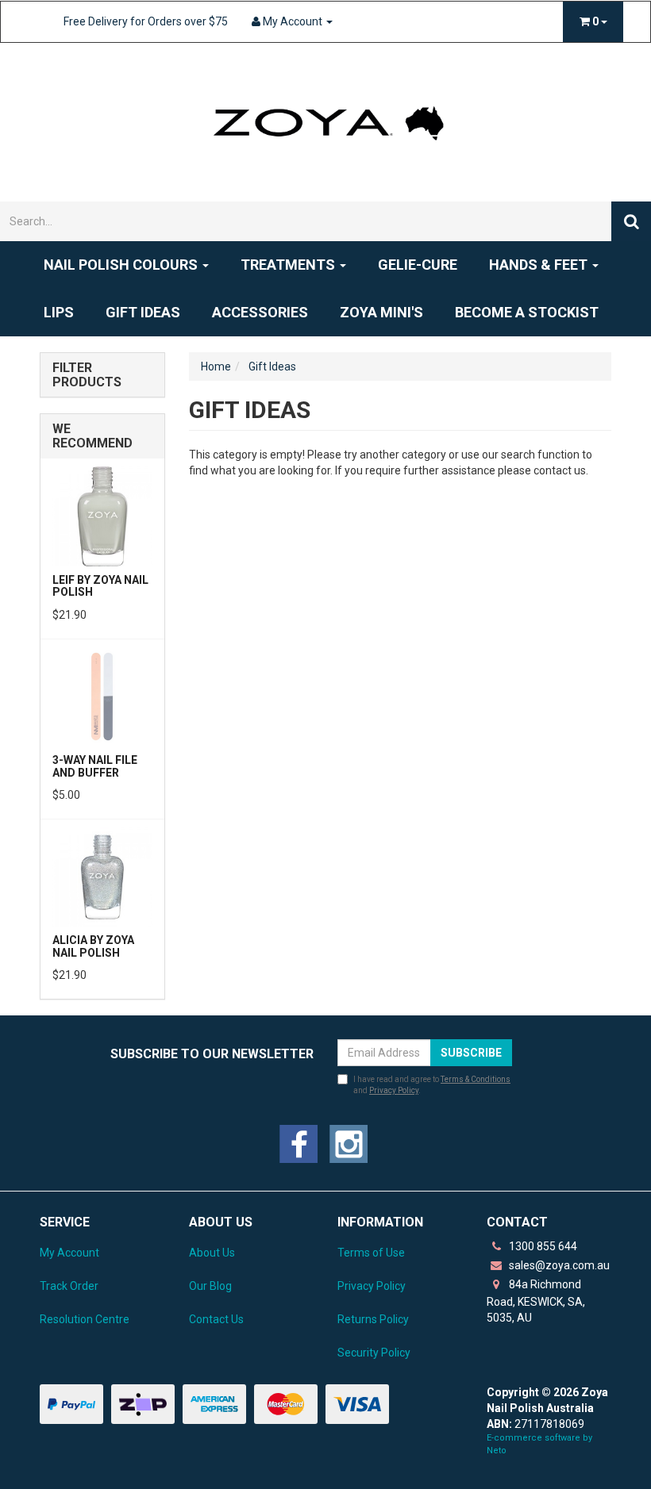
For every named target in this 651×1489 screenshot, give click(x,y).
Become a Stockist (527, 312)
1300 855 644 (542, 1246)
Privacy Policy (393, 1090)
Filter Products (86, 375)
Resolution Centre (84, 1319)
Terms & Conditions (475, 1079)
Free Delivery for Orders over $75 (146, 21)
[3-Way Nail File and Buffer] (102, 695)
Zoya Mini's (381, 312)
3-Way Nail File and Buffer (94, 766)
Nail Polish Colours (122, 264)
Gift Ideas (143, 312)
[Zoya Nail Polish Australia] (325, 121)
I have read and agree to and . (431, 1085)
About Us (212, 1252)
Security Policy (373, 1352)
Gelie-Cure (417, 264)
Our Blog (210, 1286)
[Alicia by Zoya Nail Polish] (102, 875)
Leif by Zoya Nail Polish (100, 586)
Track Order (69, 1286)
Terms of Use (371, 1252)
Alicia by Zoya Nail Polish (93, 946)
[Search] (631, 221)
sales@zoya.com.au (558, 1265)
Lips (59, 312)
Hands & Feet (540, 264)
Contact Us (216, 1319)
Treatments (289, 264)
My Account (69, 1252)
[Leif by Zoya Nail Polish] (102, 515)
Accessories (260, 312)
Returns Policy (373, 1319)
